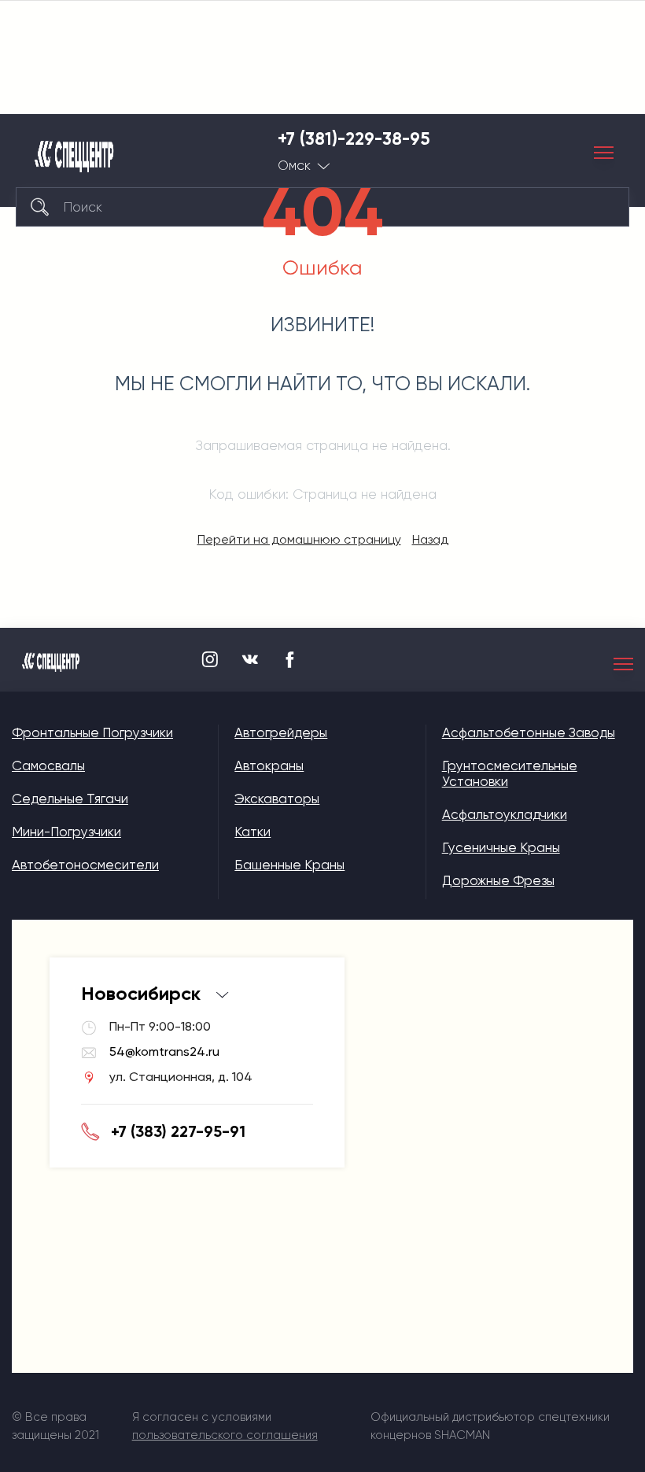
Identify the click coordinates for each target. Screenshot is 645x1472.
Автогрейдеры (280, 732)
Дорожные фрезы (498, 880)
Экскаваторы (276, 798)
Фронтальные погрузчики (92, 732)
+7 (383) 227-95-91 (178, 1131)
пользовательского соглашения (225, 1435)
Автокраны (269, 765)
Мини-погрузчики (66, 831)
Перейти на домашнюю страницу (299, 539)
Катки (252, 831)
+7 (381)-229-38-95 (354, 139)
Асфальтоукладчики (504, 814)
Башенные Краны (289, 865)
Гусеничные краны (501, 847)
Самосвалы (48, 765)
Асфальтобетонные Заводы (528, 732)
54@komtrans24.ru (164, 1051)
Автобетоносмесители (85, 865)
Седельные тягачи (70, 798)
